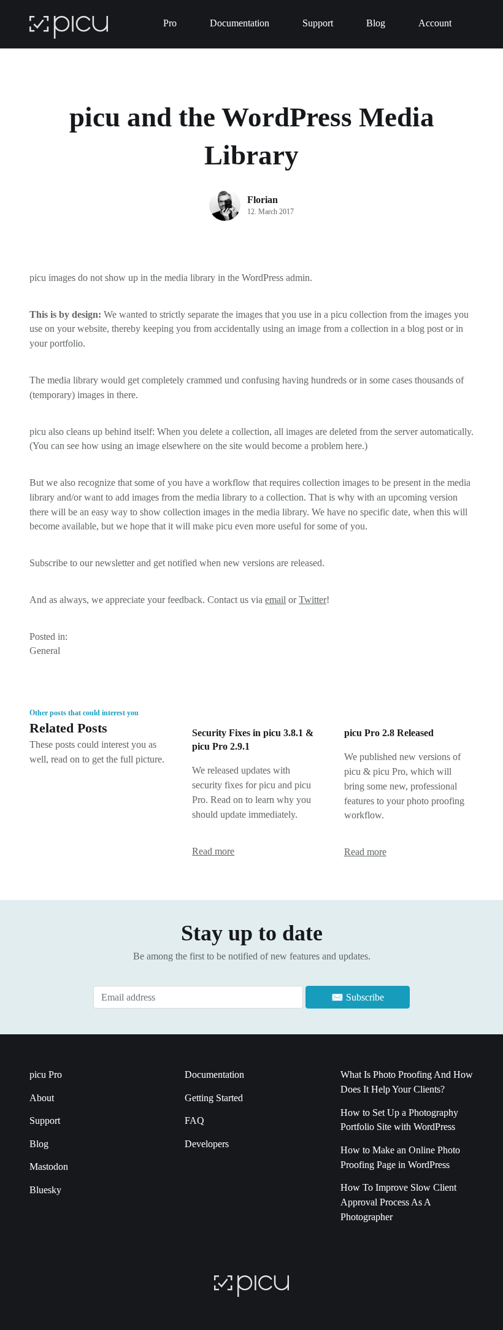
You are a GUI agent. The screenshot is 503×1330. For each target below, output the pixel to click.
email (275, 599)
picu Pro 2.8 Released (389, 733)
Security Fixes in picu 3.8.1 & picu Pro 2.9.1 (252, 739)
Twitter (312, 599)
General (44, 650)
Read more (213, 851)
